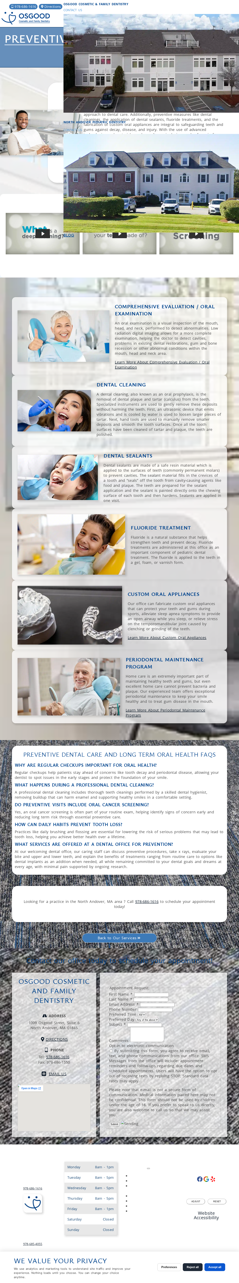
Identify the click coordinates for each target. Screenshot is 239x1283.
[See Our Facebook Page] (200, 1179)
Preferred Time (123, 1014)
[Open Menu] (148, 1168)
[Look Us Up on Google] (206, 1179)
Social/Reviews (152, 1201)
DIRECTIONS (57, 1039)
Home (152, 1176)
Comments (119, 1040)
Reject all (193, 1267)
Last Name (120, 999)
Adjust (195, 1201)
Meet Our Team (152, 1181)
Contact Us (72, 10)
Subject (117, 1024)
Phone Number (123, 1009)
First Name (121, 994)
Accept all (214, 1267)
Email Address (124, 1004)
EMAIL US (57, 1073)
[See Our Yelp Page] (213, 1179)
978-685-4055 (32, 1244)
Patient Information (152, 1196)
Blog (68, 235)
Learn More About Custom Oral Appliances (167, 637)
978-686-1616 (147, 901)
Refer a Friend (152, 1211)
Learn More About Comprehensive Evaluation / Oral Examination (162, 365)
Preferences (169, 1267)
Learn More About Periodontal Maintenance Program (165, 713)
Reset (217, 1201)
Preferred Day (122, 1019)
